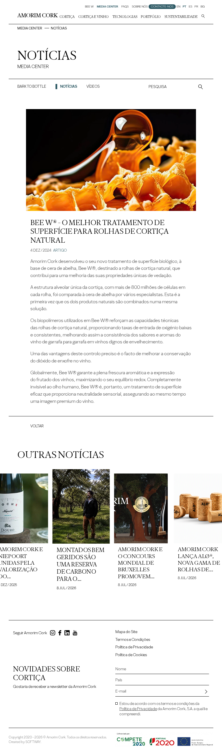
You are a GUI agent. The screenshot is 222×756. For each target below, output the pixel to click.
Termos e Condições (132, 639)
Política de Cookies (131, 654)
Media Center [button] (107, 6)
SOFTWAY (33, 742)
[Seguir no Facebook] (59, 633)
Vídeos (93, 86)
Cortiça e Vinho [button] (93, 17)
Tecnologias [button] (124, 17)
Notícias (68, 86)
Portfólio (151, 17)
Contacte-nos (162, 6)
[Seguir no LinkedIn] (67, 633)
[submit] (206, 691)
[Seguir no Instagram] (52, 633)
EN (178, 6)
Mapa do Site (126, 631)
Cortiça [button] (67, 17)
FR (196, 6)
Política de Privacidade (134, 647)
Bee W (89, 6)
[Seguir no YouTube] (75, 633)
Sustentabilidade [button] (181, 17)
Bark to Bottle (31, 86)
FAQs (125, 6)
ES (190, 6)
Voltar (37, 426)
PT (184, 6)
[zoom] (201, 86)
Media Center (29, 28)
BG (203, 6)
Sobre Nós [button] (140, 6)
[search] (203, 17)
